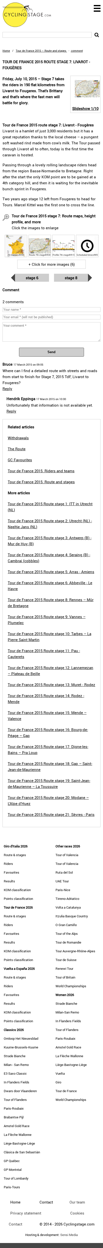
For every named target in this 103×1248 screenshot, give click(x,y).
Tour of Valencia (67, 855)
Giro (58, 1082)
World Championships (71, 986)
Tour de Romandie (68, 942)
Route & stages (15, 855)
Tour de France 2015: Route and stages (41, 481)
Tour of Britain (65, 977)
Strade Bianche (15, 1056)
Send (52, 352)
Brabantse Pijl (14, 1117)
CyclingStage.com (30, 14)
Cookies (77, 1213)
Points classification (18, 898)
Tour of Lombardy (16, 1178)
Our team (77, 1202)
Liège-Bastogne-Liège (19, 1143)
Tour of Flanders (15, 1099)
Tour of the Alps (67, 933)
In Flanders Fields (16, 1082)
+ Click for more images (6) (51, 264)
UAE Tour (62, 881)
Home (6, 50)
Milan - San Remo (16, 1064)
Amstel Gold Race (17, 1126)
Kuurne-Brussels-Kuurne (21, 1047)
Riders (8, 863)
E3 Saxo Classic (15, 1073)
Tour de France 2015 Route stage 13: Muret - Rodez (51, 684)
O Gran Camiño (66, 925)
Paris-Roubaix (14, 1108)
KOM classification (17, 890)
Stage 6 (32, 277)
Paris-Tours (12, 1187)
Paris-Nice (63, 890)
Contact (15, 1224)
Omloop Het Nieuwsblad (21, 1038)
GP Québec (12, 1161)
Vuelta (60, 1073)
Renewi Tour (64, 968)
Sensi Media (69, 1235)
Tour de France (66, 1091)
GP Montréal (13, 1169)
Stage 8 (71, 277)
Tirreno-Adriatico (67, 898)
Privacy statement (25, 1213)
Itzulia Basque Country (72, 916)
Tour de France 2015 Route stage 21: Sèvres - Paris (51, 814)
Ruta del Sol (64, 872)
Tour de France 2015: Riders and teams (41, 470)
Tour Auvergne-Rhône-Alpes (75, 951)
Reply (7, 388)
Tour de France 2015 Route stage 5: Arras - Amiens (51, 571)
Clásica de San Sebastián (22, 1152)
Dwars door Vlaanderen (20, 1091)
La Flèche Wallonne (18, 1134)
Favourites (11, 872)
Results (9, 881)
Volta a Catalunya (68, 907)
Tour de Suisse (66, 960)
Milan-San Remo (67, 1012)
